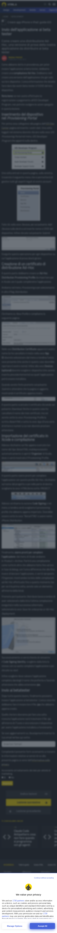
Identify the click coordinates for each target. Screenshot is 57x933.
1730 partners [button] (18, 900)
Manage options (14, 926)
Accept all (42, 926)
